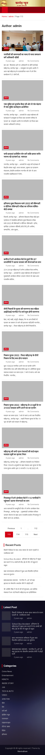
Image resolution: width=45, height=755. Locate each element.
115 (26, 534)
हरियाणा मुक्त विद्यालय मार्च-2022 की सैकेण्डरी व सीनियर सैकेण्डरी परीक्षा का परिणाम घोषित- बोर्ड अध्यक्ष (22, 206)
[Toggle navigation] (11, 9)
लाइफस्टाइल (6, 723)
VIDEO (4, 695)
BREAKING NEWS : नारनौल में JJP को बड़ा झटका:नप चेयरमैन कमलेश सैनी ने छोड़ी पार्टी (27, 651)
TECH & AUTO (8, 691)
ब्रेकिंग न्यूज (6, 715)
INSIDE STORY (8, 683)
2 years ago (18, 618)
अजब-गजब (6, 699)
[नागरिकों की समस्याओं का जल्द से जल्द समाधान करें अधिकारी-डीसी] (22, 40)
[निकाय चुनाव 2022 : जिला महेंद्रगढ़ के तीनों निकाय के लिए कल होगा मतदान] (22, 341)
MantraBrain (23, 751)
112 (35, 528)
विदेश (3, 730)
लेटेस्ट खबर (6, 726)
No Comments (33, 61)
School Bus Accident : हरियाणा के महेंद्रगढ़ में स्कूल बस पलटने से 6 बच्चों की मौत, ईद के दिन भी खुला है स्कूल (22, 562)
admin (21, 61)
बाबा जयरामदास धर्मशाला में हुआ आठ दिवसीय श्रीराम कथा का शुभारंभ (25, 639)
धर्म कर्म (4, 711)
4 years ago (10, 61)
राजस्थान (5, 719)
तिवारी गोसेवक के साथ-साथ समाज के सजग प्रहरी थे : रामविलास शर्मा (27, 613)
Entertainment (7, 675)
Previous (11, 528)
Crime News (7, 671)
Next (36, 534)
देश (3, 707)
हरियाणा (6, 48)
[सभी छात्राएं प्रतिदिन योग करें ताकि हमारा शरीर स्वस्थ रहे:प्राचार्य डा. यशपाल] (22, 140)
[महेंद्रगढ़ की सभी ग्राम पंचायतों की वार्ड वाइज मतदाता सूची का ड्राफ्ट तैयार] (22, 438)
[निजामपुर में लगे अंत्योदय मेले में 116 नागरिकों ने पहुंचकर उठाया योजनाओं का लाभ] (22, 484)
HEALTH (5, 679)
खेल (3, 703)
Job (3, 687)
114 (17, 534)
